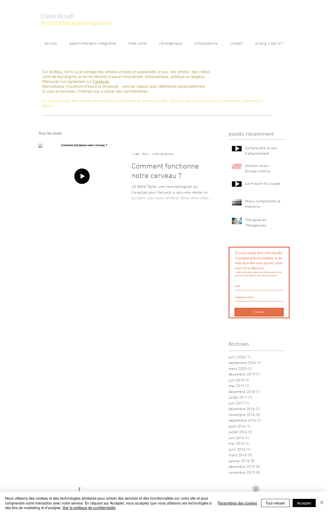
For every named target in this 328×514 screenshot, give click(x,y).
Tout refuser (275, 503)
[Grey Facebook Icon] (79, 489)
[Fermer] (322, 503)
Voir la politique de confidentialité (89, 507)
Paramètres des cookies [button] (237, 503)
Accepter (304, 503)
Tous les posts (50, 133)
